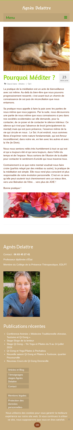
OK (37, 425)
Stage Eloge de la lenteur (20, 340)
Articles (22, 84)
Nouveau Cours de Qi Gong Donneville (28, 361)
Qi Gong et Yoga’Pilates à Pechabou (26, 350)
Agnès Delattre (36, 8)
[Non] (68, 419)
